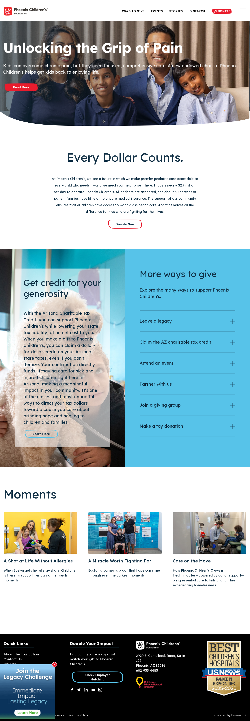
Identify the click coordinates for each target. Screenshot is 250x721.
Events (157, 11)
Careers (10, 664)
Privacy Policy (78, 715)
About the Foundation (21, 654)
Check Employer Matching (97, 677)
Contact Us (13, 659)
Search (198, 11)
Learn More (41, 434)
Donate (223, 11)
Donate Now (125, 224)
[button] (243, 11)
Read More (21, 87)
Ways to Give (133, 11)
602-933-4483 (147, 670)
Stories (176, 11)
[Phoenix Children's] (26, 11)
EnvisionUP (238, 715)
